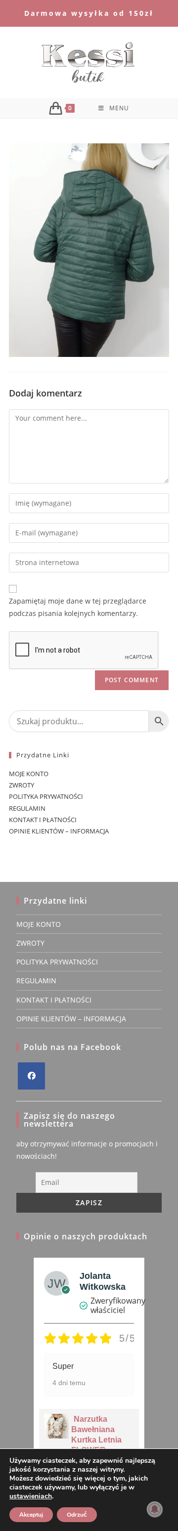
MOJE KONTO (28, 773)
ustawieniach (30, 1496)
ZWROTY (21, 785)
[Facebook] (31, 1076)
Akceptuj (31, 1515)
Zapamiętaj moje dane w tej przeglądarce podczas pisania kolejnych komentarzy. (77, 607)
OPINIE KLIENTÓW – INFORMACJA (59, 831)
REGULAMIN (27, 808)
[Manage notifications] (155, 1509)
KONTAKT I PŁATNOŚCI (43, 819)
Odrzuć (77, 1515)
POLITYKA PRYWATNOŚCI (46, 796)
